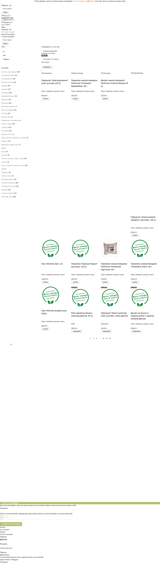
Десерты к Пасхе (7, 134)
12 (103, 338)
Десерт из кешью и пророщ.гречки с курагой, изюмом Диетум (142, 316)
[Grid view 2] (42, 56)
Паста (3, 151)
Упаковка (4, 190)
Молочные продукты (8, 106)
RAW (3, 169)
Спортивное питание (8, 186)
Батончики (5, 131)
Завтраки (4, 89)
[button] (9, 559)
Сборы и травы (6, 124)
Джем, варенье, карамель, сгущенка (13, 138)
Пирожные (5, 172)
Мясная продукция (7, 110)
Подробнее (4, 508)
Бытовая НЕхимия (7, 75)
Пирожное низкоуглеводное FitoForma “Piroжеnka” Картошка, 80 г (114, 267)
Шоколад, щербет (7, 179)
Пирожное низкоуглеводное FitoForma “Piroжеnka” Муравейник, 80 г (84, 83)
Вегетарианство (6, 79)
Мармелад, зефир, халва (9, 145)
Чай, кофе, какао (7, 197)
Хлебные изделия (7, 193)
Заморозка (5, 92)
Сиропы (4, 162)
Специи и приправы (8, 183)
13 (106, 338)
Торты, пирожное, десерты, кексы (13, 165)
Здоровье (4, 99)
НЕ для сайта (6, 117)
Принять (12, 508)
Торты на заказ (6, 176)
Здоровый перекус (7, 96)
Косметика (5, 103)
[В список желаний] (48, 76)
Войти (92, 1)
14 (110, 338)
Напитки (4, 113)
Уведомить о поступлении (11, 524)
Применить (6, 59)
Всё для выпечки (7, 82)
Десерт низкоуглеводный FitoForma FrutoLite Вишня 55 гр (114, 83)
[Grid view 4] (46, 56)
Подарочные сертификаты (10, 120)
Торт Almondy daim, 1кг (52, 264)
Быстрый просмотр (43, 76)
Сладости (4, 127)
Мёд (2, 148)
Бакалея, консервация (9, 72)
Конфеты (4, 141)
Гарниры (4, 86)
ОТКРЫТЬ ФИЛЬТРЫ (50, 51)
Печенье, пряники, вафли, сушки (12, 158)
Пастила (4, 155)
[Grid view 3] (45, 56)
